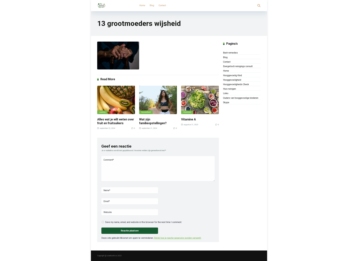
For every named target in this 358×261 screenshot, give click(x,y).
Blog (152, 5)
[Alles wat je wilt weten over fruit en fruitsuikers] (116, 100)
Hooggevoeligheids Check (236, 84)
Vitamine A (188, 119)
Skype (226, 102)
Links (225, 93)
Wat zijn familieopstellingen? (153, 121)
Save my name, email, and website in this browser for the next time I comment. (143, 222)
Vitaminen (187, 112)
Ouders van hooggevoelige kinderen (240, 98)
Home (142, 5)
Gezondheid (146, 112)
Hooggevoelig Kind (232, 75)
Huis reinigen (229, 89)
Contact (162, 5)
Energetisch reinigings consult (238, 66)
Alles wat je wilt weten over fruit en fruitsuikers (115, 121)
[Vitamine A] (200, 100)
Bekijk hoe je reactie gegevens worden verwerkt (177, 238)
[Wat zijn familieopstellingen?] (158, 100)
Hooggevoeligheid (232, 80)
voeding (102, 112)
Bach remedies (230, 52)
